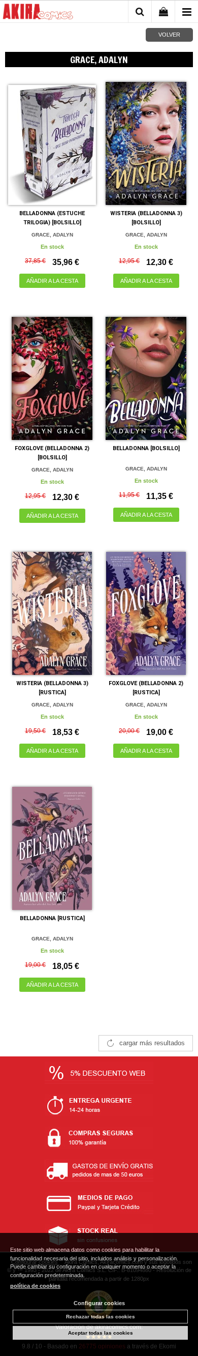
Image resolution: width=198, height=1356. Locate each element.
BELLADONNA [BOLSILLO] (146, 448)
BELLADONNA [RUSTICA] (52, 918)
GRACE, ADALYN (52, 235)
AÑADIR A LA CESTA (52, 281)
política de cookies (35, 1286)
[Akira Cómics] (38, 13)
